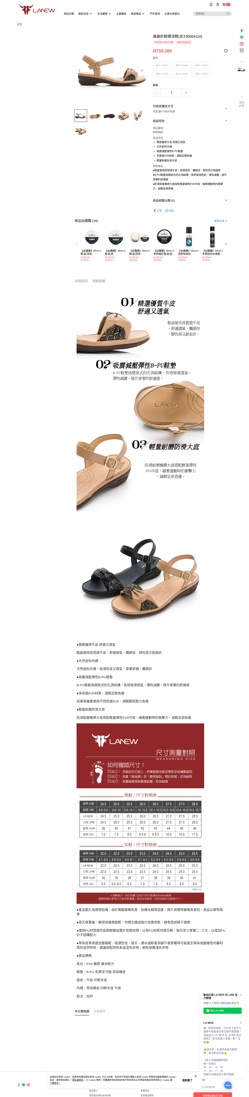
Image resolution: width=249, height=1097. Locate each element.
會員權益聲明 (147, 1095)
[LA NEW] (37, 9)
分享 (159, 210)
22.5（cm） (162, 65)
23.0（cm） (182, 65)
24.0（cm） (162, 73)
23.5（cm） (202, 65)
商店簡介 (93, 1091)
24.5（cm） (182, 73)
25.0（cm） (202, 73)
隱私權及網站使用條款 (100, 1095)
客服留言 (145, 1091)
